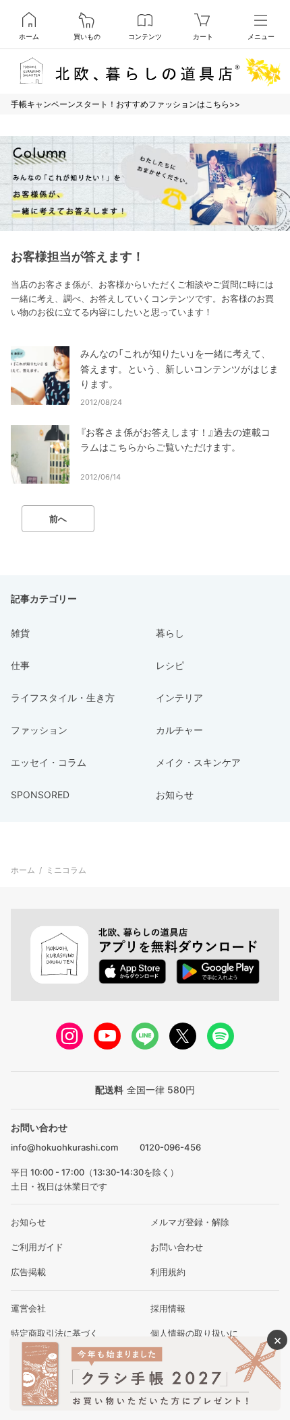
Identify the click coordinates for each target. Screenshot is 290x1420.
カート (203, 36)
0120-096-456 (170, 1147)
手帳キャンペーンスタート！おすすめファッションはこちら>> (125, 104)
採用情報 (167, 1308)
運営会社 (28, 1308)
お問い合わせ (176, 1246)
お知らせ (28, 1222)
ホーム (29, 36)
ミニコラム (66, 870)
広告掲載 (28, 1271)
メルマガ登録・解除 (189, 1222)
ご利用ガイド (37, 1246)
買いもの (87, 36)
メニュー (261, 36)
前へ (58, 518)
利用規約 (167, 1271)
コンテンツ (145, 36)
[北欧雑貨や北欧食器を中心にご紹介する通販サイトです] (145, 71)
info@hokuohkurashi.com (64, 1147)
